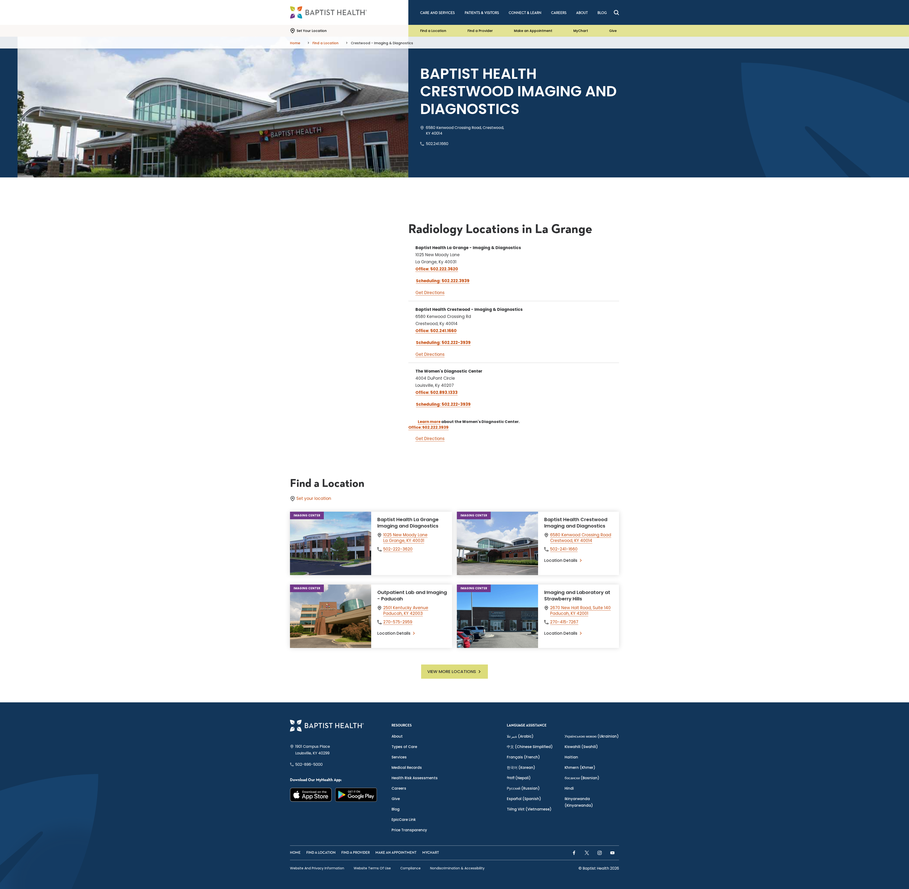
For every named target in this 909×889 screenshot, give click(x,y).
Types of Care (404, 746)
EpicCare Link (404, 819)
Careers (399, 788)
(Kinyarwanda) (579, 802)
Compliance (410, 868)
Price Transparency (409, 829)
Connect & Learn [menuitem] (525, 13)
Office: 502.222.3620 (436, 269)
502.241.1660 (437, 143)
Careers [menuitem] (558, 13)
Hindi (569, 788)
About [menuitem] (582, 13)
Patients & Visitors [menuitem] (482, 13)
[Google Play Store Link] (356, 795)
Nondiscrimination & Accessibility (457, 868)
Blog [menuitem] (602, 13)
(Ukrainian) (592, 736)
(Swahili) (581, 746)
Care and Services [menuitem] (437, 13)
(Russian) (523, 788)
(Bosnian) (582, 777)
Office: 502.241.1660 (436, 331)
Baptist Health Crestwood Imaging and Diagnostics (575, 522)
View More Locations (451, 671)
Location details (560, 560)
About (397, 736)
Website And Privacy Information (317, 868)
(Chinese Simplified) (530, 746)
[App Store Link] (311, 795)
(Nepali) (519, 777)
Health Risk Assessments (415, 777)
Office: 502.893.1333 (436, 392)
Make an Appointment (533, 30)
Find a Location (433, 30)
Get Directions (430, 292)
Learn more (429, 421)
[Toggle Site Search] (616, 12)
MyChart (580, 30)
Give (613, 30)
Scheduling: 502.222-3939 (443, 342)
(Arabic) (520, 736)
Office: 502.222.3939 (428, 427)
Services (399, 757)
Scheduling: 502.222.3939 (442, 281)
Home (295, 852)
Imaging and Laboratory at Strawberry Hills (577, 595)
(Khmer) (580, 767)
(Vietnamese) (529, 809)
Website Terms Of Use (372, 868)
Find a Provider (480, 30)
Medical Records (407, 767)
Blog (396, 809)
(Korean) (521, 767)
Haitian (571, 757)
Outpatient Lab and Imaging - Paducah (412, 595)
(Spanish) (524, 798)
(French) (523, 757)
